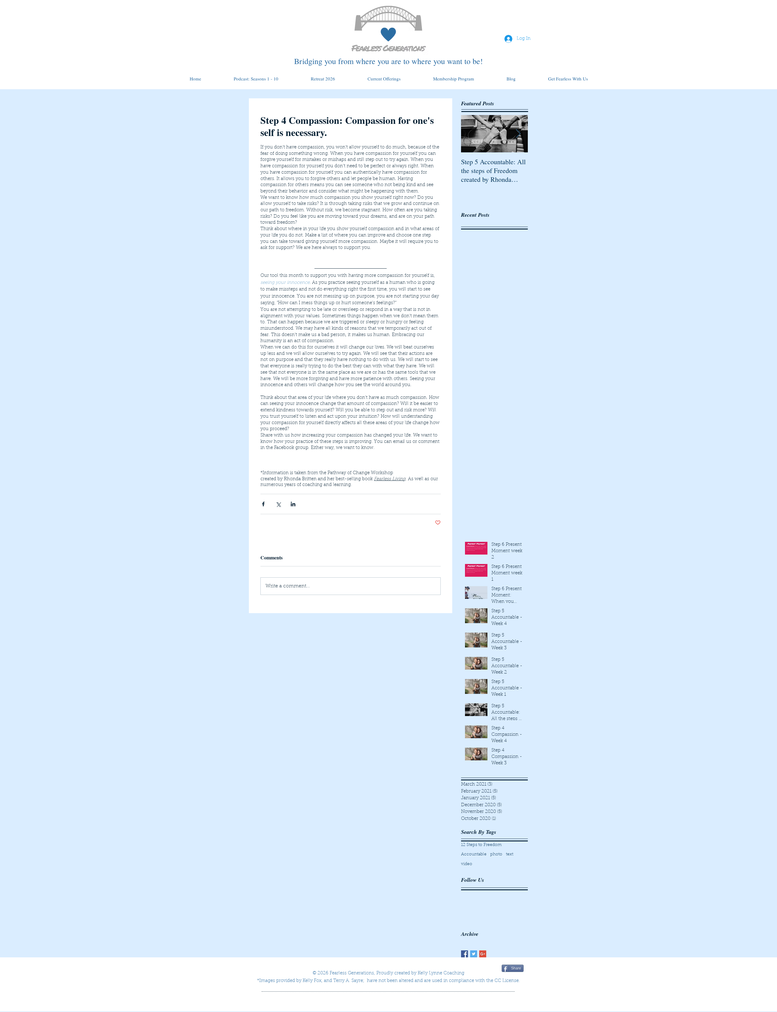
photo (496, 854)
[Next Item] (518, 133)
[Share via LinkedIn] (293, 504)
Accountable (474, 854)
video (466, 864)
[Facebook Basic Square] (464, 953)
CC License (506, 981)
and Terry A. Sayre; (344, 981)
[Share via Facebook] (263, 504)
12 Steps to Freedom (481, 845)
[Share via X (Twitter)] (278, 504)
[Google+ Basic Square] (482, 953)
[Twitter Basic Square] (473, 953)
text (509, 854)
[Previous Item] (470, 133)
